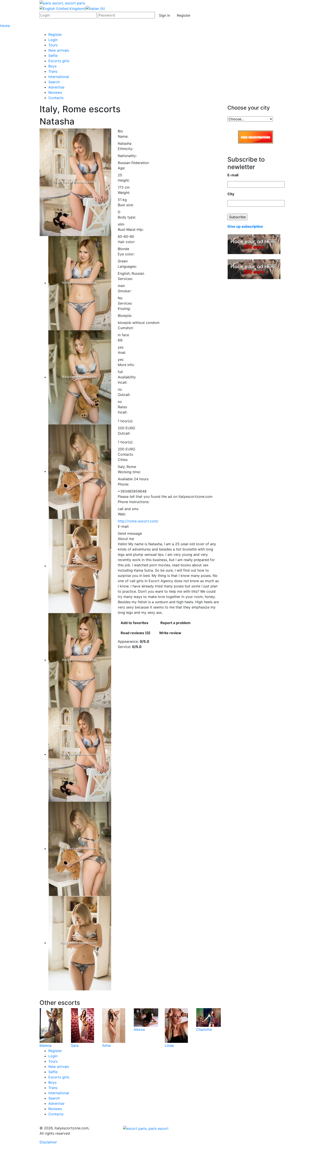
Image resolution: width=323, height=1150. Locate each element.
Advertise (56, 87)
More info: (126, 365)
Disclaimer (48, 1142)
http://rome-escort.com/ (138, 521)
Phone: (123, 484)
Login (53, 40)
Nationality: (127, 155)
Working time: (129, 472)
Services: (125, 278)
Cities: (123, 459)
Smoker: (124, 291)
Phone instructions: (133, 502)
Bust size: (126, 205)
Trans (52, 71)
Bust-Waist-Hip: (130, 229)
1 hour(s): (125, 421)
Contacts (56, 98)
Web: (122, 514)
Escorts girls (58, 61)
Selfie (53, 55)
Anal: (122, 352)
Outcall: (124, 394)
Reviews (55, 92)
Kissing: (124, 308)
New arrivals (58, 50)
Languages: (127, 266)
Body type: (127, 217)
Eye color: (126, 254)
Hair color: (126, 242)
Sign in (164, 15)
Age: (121, 168)
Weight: (124, 192)
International (58, 76)
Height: (124, 180)
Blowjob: (125, 315)
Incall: (122, 382)
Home (5, 25)
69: (120, 340)
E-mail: (123, 526)
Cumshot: (126, 328)
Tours (53, 45)
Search (54, 82)
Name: (123, 136)
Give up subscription (245, 226)
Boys (52, 66)
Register (184, 15)
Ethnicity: (125, 148)
